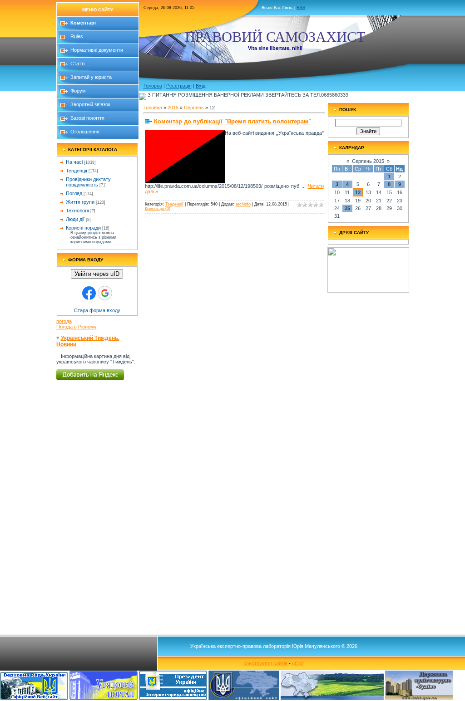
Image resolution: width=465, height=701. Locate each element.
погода (64, 321)
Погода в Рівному (76, 326)
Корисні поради (83, 227)
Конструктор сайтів (265, 663)
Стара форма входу (97, 310)
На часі (74, 162)
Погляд (74, 193)
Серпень (194, 107)
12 (358, 192)
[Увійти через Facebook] (89, 293)
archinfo (243, 204)
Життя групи (80, 202)
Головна (152, 85)
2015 (173, 107)
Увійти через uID (96, 273)
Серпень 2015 (368, 161)
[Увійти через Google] (105, 293)
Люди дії (75, 219)
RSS (301, 7)
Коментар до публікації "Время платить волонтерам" (232, 121)
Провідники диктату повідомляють (88, 181)
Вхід (200, 85)
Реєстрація (179, 85)
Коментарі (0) (157, 208)
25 (347, 208)
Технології (77, 210)
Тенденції (76, 170)
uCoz (298, 663)
